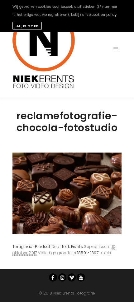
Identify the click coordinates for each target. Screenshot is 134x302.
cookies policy (104, 14)
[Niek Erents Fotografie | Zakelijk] (43, 49)
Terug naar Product (31, 246)
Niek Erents (72, 246)
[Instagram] (62, 277)
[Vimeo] (72, 277)
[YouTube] (81, 277)
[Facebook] (53, 277)
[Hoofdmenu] (116, 49)
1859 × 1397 (87, 252)
